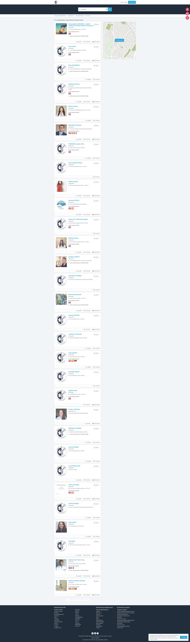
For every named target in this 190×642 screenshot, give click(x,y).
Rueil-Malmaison (79, 617)
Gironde (98, 614)
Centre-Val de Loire (121, 618)
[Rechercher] (110, 9)
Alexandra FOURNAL (75, 276)
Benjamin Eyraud (73, 84)
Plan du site (97, 636)
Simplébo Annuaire (103, 639)
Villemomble (78, 624)
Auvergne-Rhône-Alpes (122, 614)
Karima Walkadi (73, 447)
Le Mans (56, 626)
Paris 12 (77, 614)
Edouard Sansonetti (74, 294)
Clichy (55, 617)
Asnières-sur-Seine (58, 611)
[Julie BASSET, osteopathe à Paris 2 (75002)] (61, 357)
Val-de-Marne (99, 626)
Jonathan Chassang (74, 334)
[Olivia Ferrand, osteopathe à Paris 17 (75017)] (61, 111)
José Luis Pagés (73, 485)
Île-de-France (120, 627)
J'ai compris (183, 637)
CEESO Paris (132, 2)
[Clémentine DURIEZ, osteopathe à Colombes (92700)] (61, 432)
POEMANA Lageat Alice (76, 144)
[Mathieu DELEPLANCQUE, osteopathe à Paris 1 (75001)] (61, 585)
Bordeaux (56, 612)
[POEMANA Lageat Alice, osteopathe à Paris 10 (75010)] (61, 148)
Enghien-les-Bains (58, 621)
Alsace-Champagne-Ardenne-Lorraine (125, 611)
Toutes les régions (122, 609)
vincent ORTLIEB (73, 315)
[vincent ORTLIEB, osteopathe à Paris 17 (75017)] (61, 319)
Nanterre (77, 611)
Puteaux (77, 615)
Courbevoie (56, 620)
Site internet (97, 41)
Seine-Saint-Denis (100, 621)
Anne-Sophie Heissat (75, 163)
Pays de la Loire (120, 624)
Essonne (98, 611)
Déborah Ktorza (73, 238)
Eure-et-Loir (98, 612)
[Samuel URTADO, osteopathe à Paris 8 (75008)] (61, 205)
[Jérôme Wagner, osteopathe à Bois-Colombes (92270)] (61, 508)
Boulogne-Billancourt (59, 614)
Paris (97, 617)
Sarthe (97, 618)
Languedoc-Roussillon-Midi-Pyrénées (125, 620)
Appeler (79, 41)
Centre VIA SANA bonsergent (78, 219)
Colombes (56, 618)
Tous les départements (102, 609)
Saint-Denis (77, 618)
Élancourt (77, 626)
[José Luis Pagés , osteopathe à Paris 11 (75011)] (61, 489)
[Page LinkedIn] (187, 13)
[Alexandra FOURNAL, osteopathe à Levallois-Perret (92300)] (61, 280)
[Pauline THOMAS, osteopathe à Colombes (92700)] (61, 414)
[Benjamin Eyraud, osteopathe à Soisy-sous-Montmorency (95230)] (61, 88)
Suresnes (77, 620)
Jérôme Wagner (73, 503)
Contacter (88, 41)
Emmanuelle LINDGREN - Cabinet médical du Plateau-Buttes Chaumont (80, 25)
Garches (56, 623)
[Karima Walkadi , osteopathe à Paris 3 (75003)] (61, 451)
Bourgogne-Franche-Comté (123, 615)
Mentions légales (95, 638)
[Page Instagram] (187, 17)
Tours (76, 621)
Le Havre (56, 624)
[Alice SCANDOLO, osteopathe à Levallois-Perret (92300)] (61, 69)
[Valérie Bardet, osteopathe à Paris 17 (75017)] (61, 186)
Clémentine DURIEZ (74, 428)
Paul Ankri (71, 541)
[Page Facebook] (187, 9)
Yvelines (98, 627)
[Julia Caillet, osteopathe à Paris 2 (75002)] (61, 527)
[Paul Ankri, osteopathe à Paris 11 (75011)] (61, 545)
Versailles (77, 623)
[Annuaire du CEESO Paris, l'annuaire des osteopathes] (56, 2)
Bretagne (119, 617)
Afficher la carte (119, 40)
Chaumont (56, 615)
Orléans (77, 612)
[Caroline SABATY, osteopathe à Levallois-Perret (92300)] (61, 261)
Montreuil (77, 609)
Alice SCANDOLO (74, 65)
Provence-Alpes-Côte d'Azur (123, 626)
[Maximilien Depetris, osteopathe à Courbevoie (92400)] (61, 129)
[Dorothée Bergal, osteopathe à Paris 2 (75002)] (61, 376)
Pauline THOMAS (74, 409)
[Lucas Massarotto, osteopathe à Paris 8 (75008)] (61, 470)
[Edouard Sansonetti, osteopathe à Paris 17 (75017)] (61, 299)
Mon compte (124, 2)
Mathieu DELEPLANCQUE (76, 581)
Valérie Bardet (73, 181)
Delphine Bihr (72, 390)
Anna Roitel (72, 46)
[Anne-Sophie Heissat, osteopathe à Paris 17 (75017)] (61, 167)
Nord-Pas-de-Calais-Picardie (123, 621)
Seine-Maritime (99, 620)
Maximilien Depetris (75, 125)
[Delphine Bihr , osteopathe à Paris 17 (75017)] (61, 395)
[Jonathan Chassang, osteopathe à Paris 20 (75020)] (61, 338)
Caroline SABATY (74, 257)
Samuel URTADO (73, 200)
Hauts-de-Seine (99, 615)
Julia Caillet (72, 522)
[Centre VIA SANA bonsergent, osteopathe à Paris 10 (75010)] (61, 224)
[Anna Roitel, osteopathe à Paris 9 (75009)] (61, 51)
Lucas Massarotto (74, 466)
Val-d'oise (98, 624)
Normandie (119, 623)
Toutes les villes (58, 609)
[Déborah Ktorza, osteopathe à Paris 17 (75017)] (61, 242)
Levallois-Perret (57, 627)
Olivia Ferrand (73, 106)
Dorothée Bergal (73, 372)
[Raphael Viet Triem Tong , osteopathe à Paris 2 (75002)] (61, 564)
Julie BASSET (72, 353)
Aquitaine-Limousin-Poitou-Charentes (125, 612)
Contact (110, 636)
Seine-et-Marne (99, 623)
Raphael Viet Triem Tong (76, 560)
